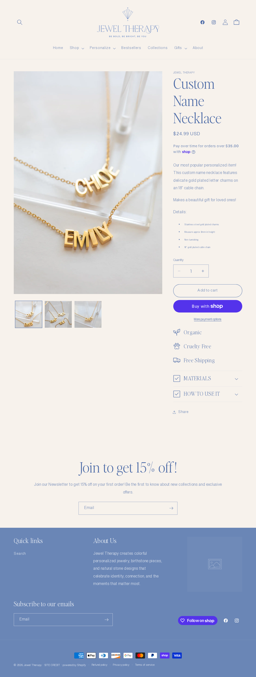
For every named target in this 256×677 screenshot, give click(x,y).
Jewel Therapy (33, 665)
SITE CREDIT (52, 665)
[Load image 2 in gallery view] (58, 314)
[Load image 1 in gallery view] (28, 314)
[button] (20, 22)
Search (20, 554)
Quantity (178, 260)
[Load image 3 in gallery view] (88, 314)
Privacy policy (121, 665)
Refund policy (100, 665)
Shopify (81, 665)
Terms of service (144, 665)
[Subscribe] (171, 508)
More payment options (208, 319)
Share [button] (183, 412)
